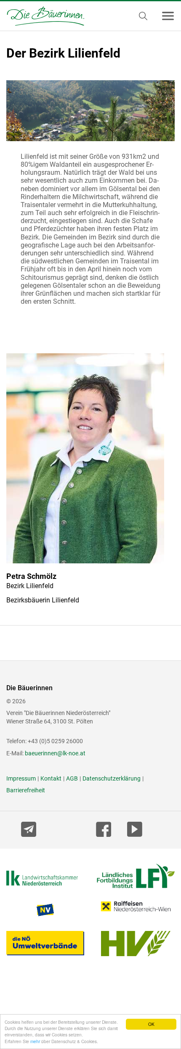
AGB (72, 778)
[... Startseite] (42, 16)
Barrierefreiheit (25, 790)
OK (151, 1024)
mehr (35, 1041)
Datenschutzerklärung (112, 778)
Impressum (21, 778)
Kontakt (50, 778)
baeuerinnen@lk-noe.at (55, 753)
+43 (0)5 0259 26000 (55, 741)
